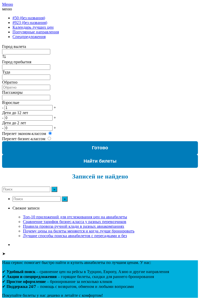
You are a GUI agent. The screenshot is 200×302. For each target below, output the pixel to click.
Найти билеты (100, 161)
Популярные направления (35, 32)
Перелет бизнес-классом (23, 139)
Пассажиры (12, 92)
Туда (6, 72)
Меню (7, 4)
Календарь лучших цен (33, 27)
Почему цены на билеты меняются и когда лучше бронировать (78, 231)
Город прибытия (16, 62)
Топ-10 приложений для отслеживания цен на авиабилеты (75, 217)
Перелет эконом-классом (24, 133)
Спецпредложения (29, 36)
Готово (100, 147)
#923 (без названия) (29, 22)
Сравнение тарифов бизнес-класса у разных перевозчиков (74, 221)
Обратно (9, 82)
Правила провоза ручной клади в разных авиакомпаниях (73, 226)
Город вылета (14, 46)
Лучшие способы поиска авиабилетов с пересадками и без (75, 235)
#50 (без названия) (28, 18)
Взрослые (10, 102)
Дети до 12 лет (15, 112)
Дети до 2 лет (14, 123)
